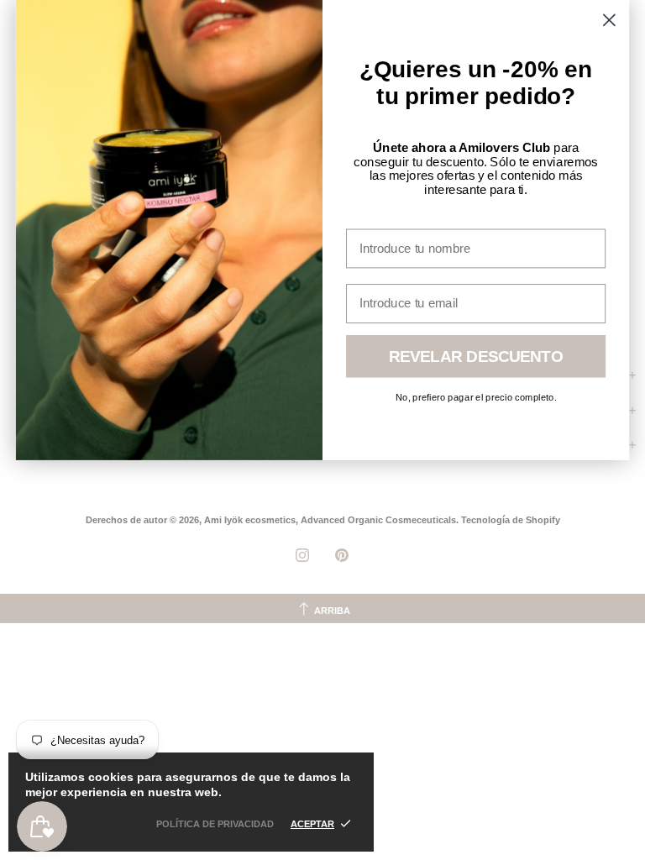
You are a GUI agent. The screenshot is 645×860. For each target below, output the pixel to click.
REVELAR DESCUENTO (476, 356)
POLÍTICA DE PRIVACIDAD (215, 824)
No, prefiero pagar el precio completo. (476, 396)
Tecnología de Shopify (510, 520)
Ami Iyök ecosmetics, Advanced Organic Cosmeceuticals (330, 520)
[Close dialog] (609, 20)
